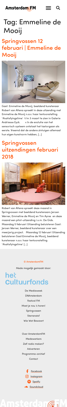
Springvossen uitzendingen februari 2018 (30, 149)
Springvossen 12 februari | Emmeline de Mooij (31, 47)
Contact (33, 358)
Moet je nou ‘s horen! (33, 305)
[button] (48, 8)
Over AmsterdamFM (33, 333)
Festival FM (33, 300)
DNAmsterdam (33, 295)
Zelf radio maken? (33, 343)
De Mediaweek (33, 290)
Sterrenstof (33, 315)
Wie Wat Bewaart (34, 320)
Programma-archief (33, 353)
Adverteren (33, 348)
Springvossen (33, 310)
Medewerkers (33, 338)
